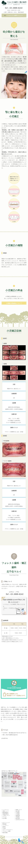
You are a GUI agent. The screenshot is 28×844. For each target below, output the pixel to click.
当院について (6, 811)
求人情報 (5, 818)
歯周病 (4, 827)
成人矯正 (18, 811)
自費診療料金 (6, 814)
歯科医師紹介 (6, 812)
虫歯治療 (18, 815)
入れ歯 (4, 828)
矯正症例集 (5, 832)
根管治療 (18, 818)
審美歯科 (5, 824)
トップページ (6, 809)
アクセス (5, 816)
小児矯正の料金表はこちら (13, 303)
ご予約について (6, 815)
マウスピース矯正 (7, 831)
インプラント (6, 825)
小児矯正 (18, 812)
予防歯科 (18, 816)
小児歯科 (18, 814)
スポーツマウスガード (8, 829)
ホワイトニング (6, 822)
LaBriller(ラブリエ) (20, 819)
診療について (19, 809)
